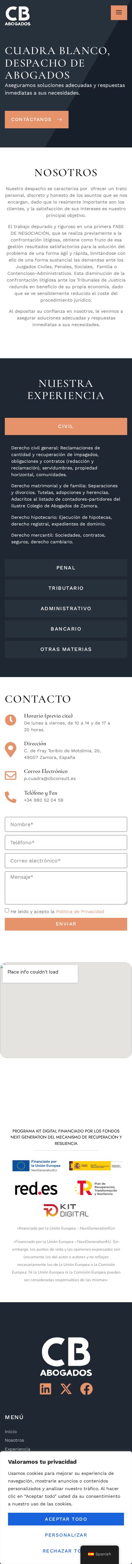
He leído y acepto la (57, 911)
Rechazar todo (66, 1551)
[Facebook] (86, 1388)
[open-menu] (119, 12)
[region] (66, 1507)
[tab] (66, 426)
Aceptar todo (66, 1519)
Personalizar (66, 1535)
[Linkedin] (45, 1388)
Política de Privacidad (80, 911)
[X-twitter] (66, 1388)
